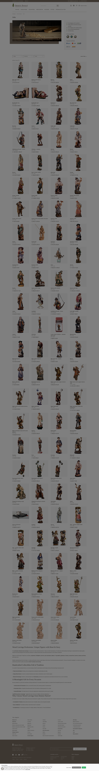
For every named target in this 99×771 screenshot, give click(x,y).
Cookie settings (68, 767)
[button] (2, 768)
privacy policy (27, 769)
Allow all (84, 767)
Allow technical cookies (76, 767)
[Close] (3, 767)
